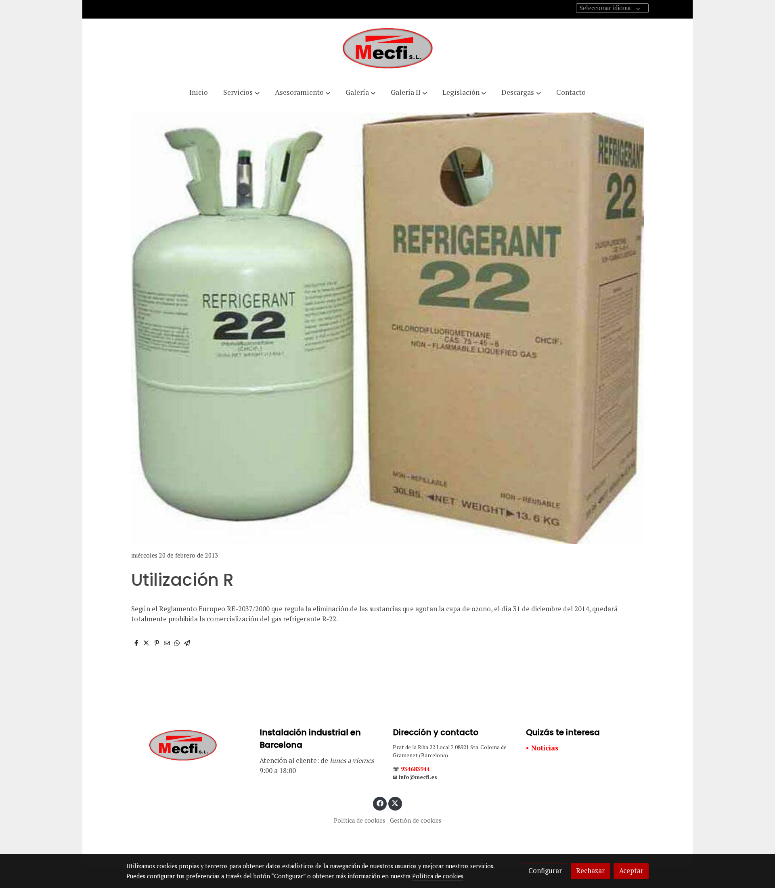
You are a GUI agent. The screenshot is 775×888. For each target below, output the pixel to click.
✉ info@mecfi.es (415, 777)
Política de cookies (359, 820)
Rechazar (590, 870)
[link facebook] (380, 802)
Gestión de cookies (415, 820)
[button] (241, 92)
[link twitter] (395, 802)
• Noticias (542, 748)
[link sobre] (187, 746)
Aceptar (631, 870)
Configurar (545, 870)
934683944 (415, 769)
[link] (387, 49)
